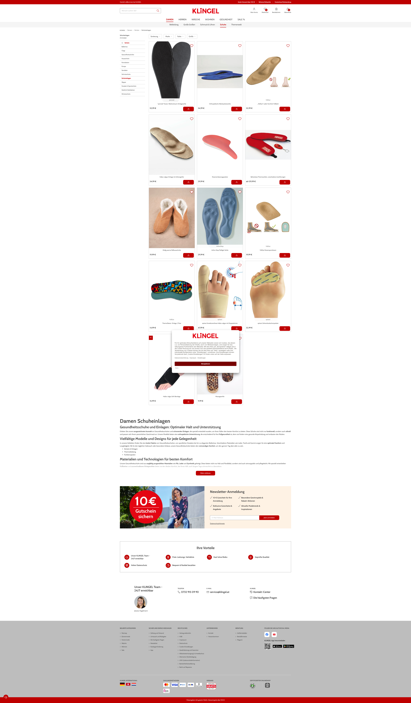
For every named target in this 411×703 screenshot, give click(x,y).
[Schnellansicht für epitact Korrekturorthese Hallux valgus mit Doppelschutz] (236, 328)
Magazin (240, 640)
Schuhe (127, 43)
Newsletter (153, 643)
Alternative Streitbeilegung (187, 657)
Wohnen (124, 647)
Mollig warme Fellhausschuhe (172, 250)
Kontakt (210, 633)
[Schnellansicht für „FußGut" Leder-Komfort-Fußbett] (284, 109)
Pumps (124, 66)
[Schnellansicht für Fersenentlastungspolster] (236, 182)
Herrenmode (126, 640)
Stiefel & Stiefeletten (128, 90)
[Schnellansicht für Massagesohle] (236, 401)
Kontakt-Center (261, 592)
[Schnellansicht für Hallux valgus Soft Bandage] (188, 401)
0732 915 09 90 (190, 592)
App (151, 650)
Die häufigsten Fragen (265, 597)
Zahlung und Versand (157, 633)
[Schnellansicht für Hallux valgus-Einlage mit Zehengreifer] (188, 182)
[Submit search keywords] (158, 10)
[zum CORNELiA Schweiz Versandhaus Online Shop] (128, 684)
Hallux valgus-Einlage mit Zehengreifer (172, 177)
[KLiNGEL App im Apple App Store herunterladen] (277, 646)
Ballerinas (125, 47)
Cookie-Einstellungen (186, 647)
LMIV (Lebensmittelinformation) (189, 660)
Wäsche (124, 643)
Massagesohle (219, 396)
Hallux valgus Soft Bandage (171, 396)
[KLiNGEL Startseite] (206, 10)
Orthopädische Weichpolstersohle (220, 104)
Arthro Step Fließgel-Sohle (219, 250)
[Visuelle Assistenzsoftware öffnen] (266, 685)
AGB (180, 636)
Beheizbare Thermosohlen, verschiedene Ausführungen (268, 177)
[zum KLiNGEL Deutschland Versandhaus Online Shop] (122, 684)
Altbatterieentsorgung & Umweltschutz (191, 654)
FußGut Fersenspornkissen (268, 250)
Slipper (124, 82)
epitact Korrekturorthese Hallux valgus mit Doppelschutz (220, 323)
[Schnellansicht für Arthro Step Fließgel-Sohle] (236, 255)
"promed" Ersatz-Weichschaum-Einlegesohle (172, 104)
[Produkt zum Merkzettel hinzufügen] (191, 45)
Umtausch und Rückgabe (158, 636)
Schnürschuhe (126, 74)
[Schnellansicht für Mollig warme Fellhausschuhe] (188, 255)
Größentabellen (242, 633)
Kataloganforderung (156, 647)
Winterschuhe (126, 94)
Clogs (123, 51)
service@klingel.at (219, 592)
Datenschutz (183, 643)
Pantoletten (125, 62)
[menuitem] (170, 19)
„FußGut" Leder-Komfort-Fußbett (268, 104)
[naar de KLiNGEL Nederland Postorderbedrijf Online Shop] (134, 684)
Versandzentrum (213, 636)
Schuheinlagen (126, 78)
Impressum (182, 640)
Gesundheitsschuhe (128, 55)
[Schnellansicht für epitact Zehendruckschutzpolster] (284, 328)
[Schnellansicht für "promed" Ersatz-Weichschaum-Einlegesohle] (188, 109)
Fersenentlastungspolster (220, 177)
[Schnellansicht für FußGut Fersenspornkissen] (284, 255)
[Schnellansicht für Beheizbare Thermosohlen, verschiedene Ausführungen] (284, 182)
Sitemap (124, 633)
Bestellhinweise (242, 636)
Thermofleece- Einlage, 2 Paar (171, 323)
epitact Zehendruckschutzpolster (268, 323)
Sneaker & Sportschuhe (129, 86)
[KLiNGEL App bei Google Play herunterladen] (288, 646)
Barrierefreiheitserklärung (187, 664)
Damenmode (126, 636)
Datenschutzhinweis (217, 524)
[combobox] (140, 10)
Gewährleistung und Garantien (188, 650)
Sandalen (125, 70)
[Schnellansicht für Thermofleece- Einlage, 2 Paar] (188, 328)
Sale (123, 650)
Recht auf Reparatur (185, 667)
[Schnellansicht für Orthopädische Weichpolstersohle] (236, 109)
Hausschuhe (125, 59)
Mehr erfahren (205, 473)
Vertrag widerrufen (185, 633)
